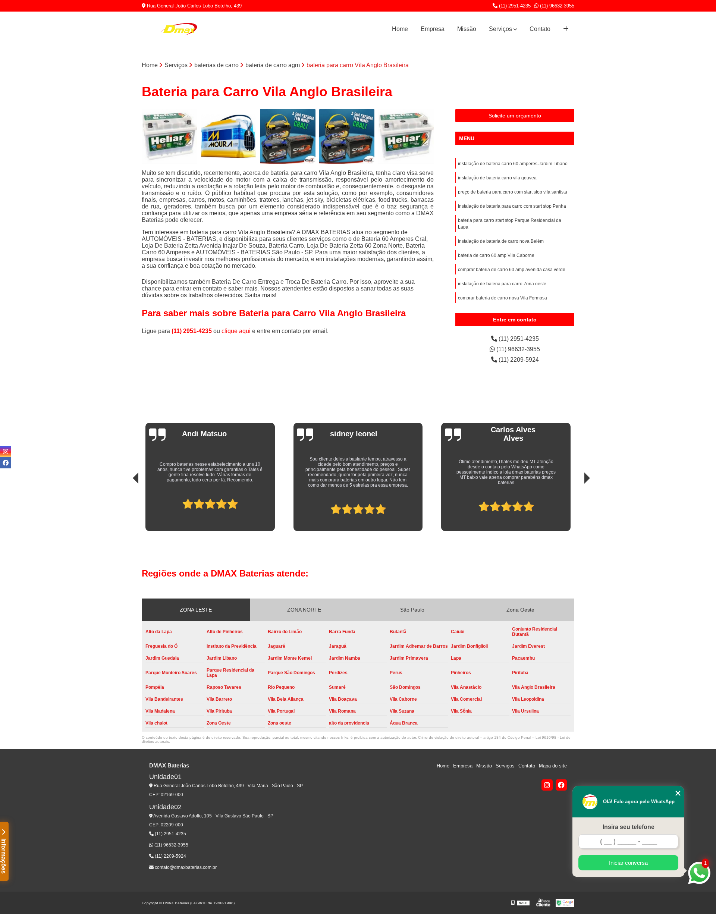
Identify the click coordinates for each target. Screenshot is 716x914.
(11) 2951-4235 (514, 6)
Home (400, 29)
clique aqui (236, 331)
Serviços (500, 29)
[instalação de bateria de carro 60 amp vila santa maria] (287, 136)
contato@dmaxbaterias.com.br (185, 867)
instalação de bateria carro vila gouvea (497, 177)
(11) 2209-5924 (518, 360)
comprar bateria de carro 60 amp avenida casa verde (511, 269)
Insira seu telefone (628, 827)
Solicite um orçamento (515, 116)
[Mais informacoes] (566, 29)
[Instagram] (547, 785)
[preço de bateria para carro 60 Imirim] (406, 136)
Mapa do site (553, 766)
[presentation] (125, 506)
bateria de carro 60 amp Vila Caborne (496, 255)
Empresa (433, 29)
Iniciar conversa (628, 863)
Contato (540, 29)
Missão (466, 29)
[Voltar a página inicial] (179, 29)
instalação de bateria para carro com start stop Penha (512, 206)
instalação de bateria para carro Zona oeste (502, 283)
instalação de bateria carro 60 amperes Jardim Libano (513, 163)
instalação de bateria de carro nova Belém (501, 241)
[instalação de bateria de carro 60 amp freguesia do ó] (347, 136)
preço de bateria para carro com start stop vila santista (512, 192)
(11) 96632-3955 (556, 6)
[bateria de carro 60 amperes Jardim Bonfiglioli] (229, 136)
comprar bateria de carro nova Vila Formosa (502, 298)
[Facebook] (561, 785)
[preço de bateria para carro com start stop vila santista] (169, 136)
